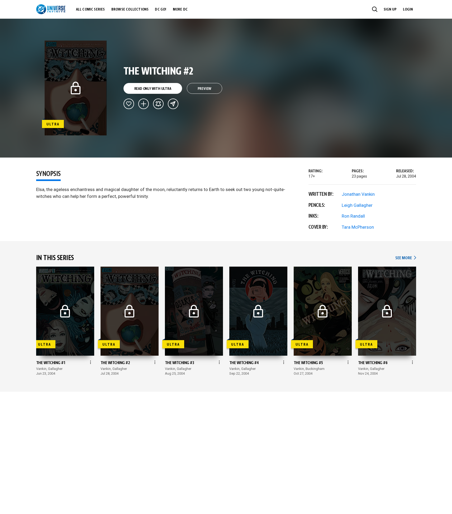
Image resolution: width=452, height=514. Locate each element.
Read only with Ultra (152, 88)
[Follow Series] (158, 104)
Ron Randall (353, 216)
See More (405, 258)
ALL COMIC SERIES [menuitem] (90, 9)
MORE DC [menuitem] (180, 9)
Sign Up (390, 9)
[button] (375, 9)
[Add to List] (143, 104)
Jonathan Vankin (358, 194)
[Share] (173, 104)
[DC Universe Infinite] (50, 9)
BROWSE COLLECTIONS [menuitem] (130, 9)
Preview (205, 88)
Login (408, 9)
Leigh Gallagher (357, 205)
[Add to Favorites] (128, 104)
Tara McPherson (358, 227)
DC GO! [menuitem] (160, 9)
